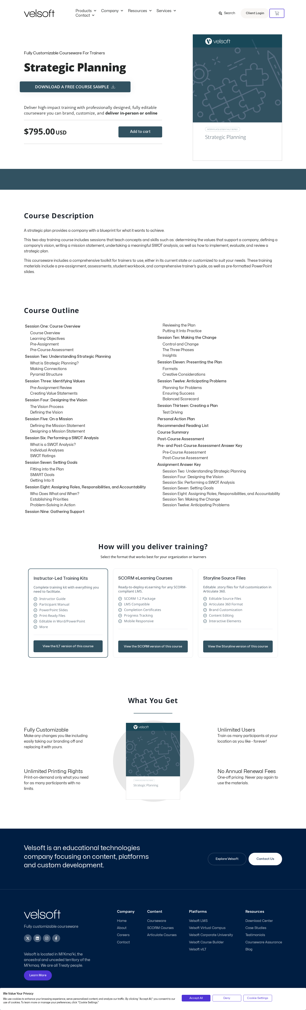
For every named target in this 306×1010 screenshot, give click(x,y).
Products (84, 11)
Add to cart (140, 131)
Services (164, 11)
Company (110, 11)
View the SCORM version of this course (153, 646)
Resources (137, 11)
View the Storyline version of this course (238, 646)
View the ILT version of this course (68, 646)
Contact (83, 15)
